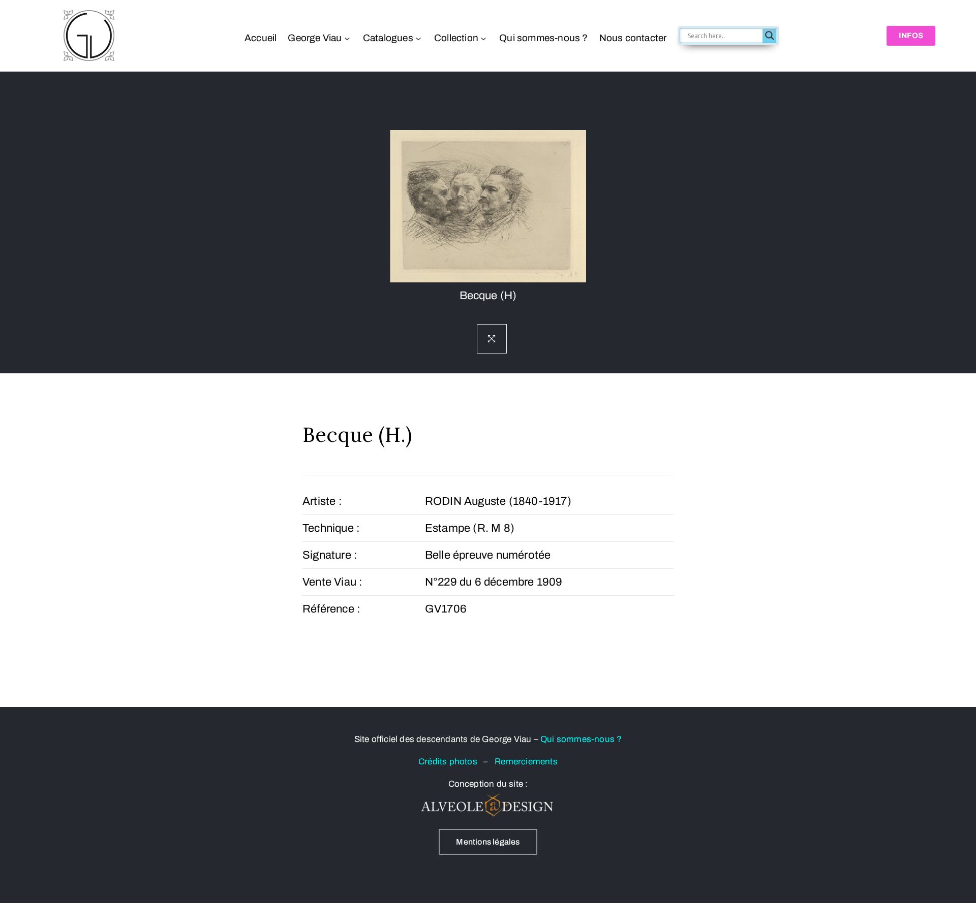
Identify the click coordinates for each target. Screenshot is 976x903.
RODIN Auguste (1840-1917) (498, 501)
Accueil (261, 38)
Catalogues (388, 38)
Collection (456, 38)
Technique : (331, 528)
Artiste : (322, 501)
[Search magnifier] (769, 35)
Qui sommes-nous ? (543, 38)
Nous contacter (632, 38)
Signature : (329, 555)
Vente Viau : (332, 582)
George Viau (315, 38)
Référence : (331, 609)
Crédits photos (450, 761)
